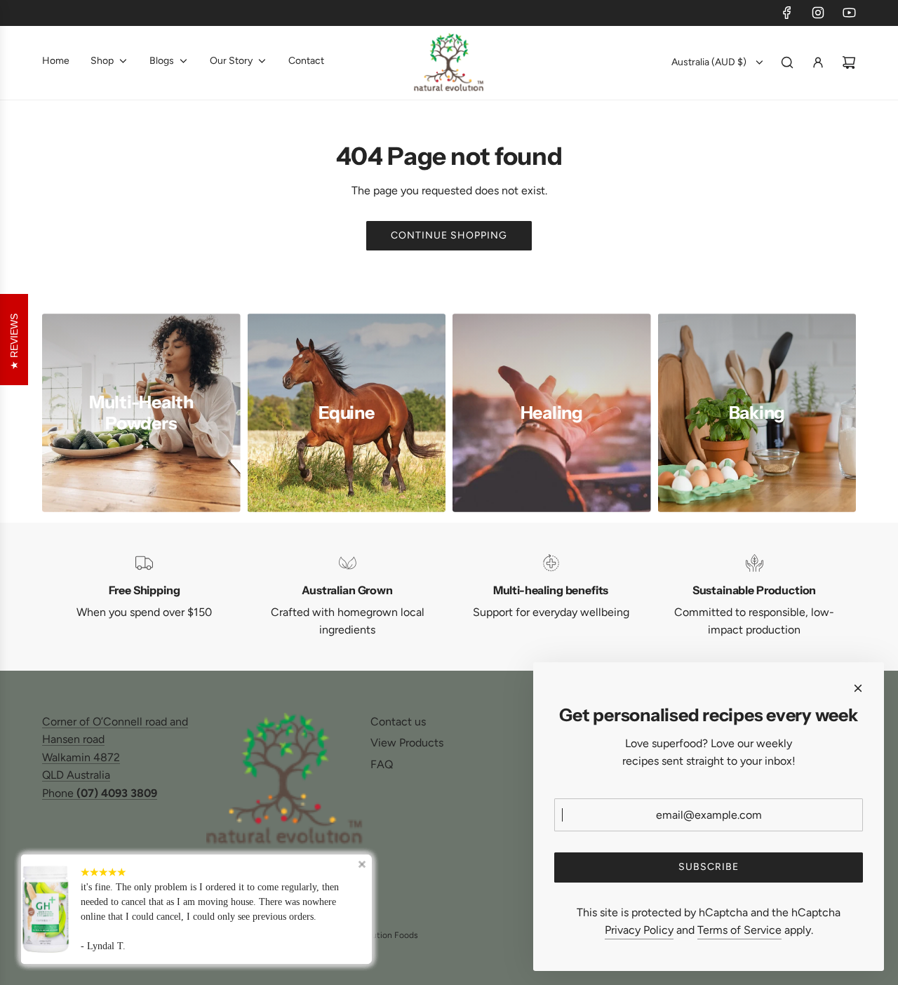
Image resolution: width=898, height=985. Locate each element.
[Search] (787, 62)
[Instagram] (818, 13)
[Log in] (818, 62)
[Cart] (848, 62)
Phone (99, 793)
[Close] (858, 688)
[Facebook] (787, 13)
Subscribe (708, 867)
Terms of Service (739, 930)
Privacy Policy (639, 930)
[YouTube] (848, 13)
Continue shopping (449, 235)
